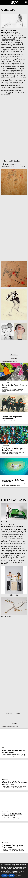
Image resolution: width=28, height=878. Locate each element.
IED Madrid (21, 560)
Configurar (19, 875)
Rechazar (11, 875)
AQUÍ (20, 872)
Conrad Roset (5, 34)
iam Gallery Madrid (8, 39)
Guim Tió (8, 35)
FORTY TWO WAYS (13, 500)
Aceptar (4, 875)
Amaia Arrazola (15, 34)
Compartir (14, 354)
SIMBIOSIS (8, 10)
